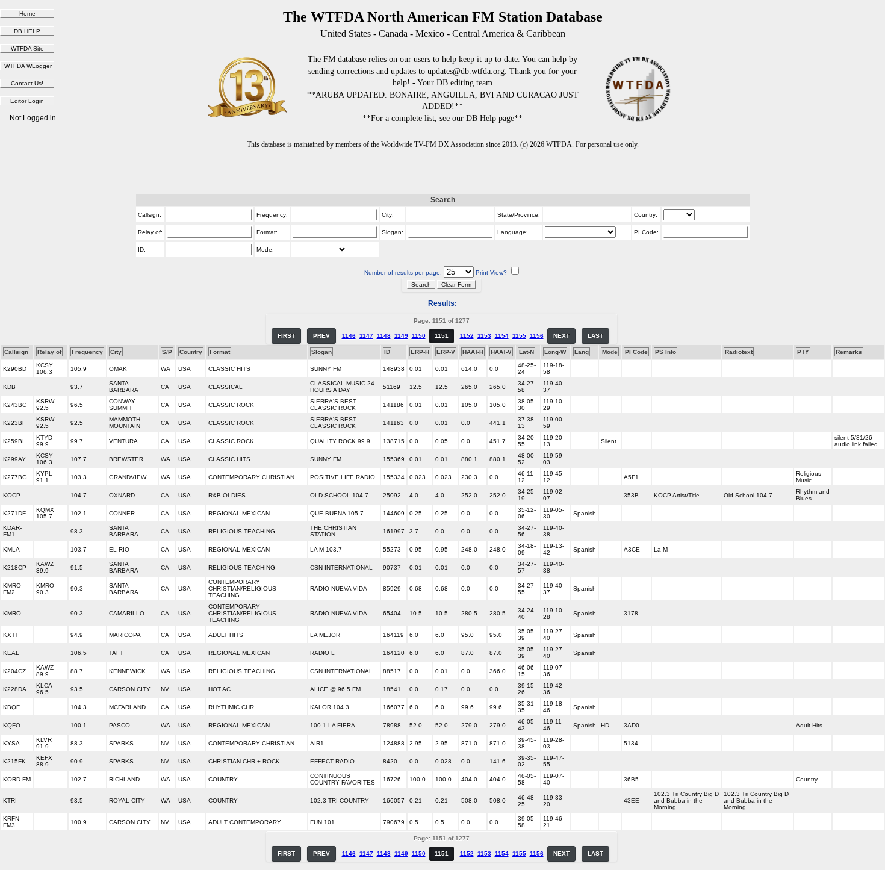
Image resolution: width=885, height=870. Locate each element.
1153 (484, 335)
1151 (442, 335)
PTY (803, 352)
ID (387, 352)
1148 (384, 335)
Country (190, 352)
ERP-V (445, 352)
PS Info (665, 352)
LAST (595, 335)
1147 (366, 335)
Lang (581, 352)
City (116, 352)
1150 (419, 335)
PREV (321, 335)
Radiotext (739, 352)
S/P (167, 352)
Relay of (49, 352)
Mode (610, 352)
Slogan (321, 352)
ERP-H (420, 352)
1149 (401, 335)
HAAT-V (501, 352)
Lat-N (526, 352)
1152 (467, 335)
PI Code (636, 352)
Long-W (555, 352)
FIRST (286, 335)
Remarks (849, 352)
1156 (537, 335)
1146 (349, 335)
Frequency (87, 352)
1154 (502, 335)
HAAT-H (472, 352)
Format (220, 352)
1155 (519, 335)
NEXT (561, 335)
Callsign (16, 352)
